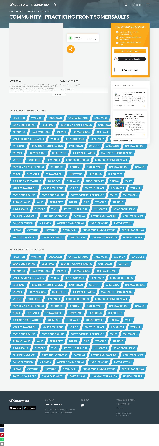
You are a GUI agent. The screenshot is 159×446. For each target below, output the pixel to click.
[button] (130, 70)
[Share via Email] (2, 444)
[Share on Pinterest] (2, 435)
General (41, 11)
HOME (11, 11)
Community (31, 11)
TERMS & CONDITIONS (125, 400)
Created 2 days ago (91, 39)
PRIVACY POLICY (123, 404)
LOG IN (139, 5)
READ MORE (128, 141)
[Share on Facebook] (2, 430)
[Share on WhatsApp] (2, 439)
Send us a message (53, 404)
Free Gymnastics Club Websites (58, 412)
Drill (49, 11)
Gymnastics (20, 11)
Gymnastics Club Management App (60, 409)
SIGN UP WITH (130, 51)
